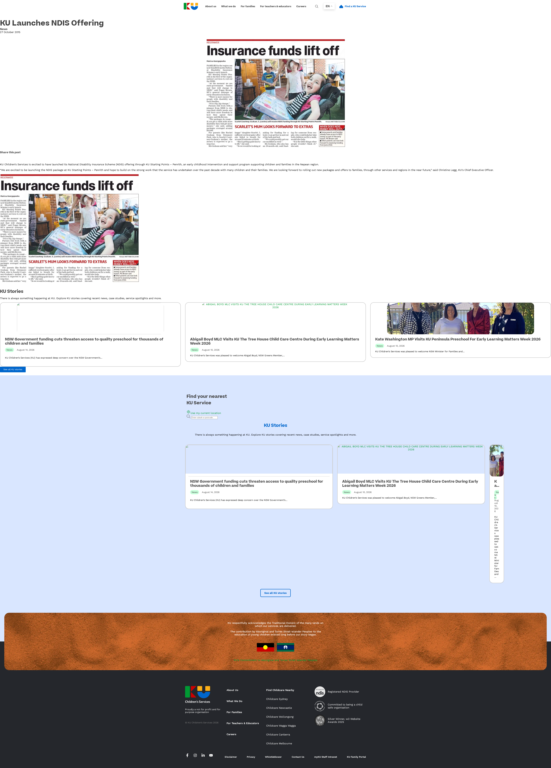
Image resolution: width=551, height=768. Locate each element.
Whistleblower (273, 757)
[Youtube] (211, 755)
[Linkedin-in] (203, 755)
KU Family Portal (356, 757)
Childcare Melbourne (279, 743)
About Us (232, 690)
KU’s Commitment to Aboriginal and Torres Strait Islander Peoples (275, 660)
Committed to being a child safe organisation (345, 706)
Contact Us (298, 757)
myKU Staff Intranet (325, 757)
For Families (234, 712)
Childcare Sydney (277, 698)
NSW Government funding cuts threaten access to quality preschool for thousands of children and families (84, 341)
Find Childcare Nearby (280, 690)
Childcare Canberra (278, 734)
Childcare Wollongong (280, 716)
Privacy (251, 757)
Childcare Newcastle (279, 707)
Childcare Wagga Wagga (281, 725)
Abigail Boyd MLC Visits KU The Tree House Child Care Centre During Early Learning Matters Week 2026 (274, 341)
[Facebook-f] (187, 755)
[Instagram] (195, 755)
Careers (231, 734)
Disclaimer (231, 757)
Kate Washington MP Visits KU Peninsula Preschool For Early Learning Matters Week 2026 (458, 339)
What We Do (234, 701)
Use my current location (206, 412)
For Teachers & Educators (243, 723)
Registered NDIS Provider (343, 691)
